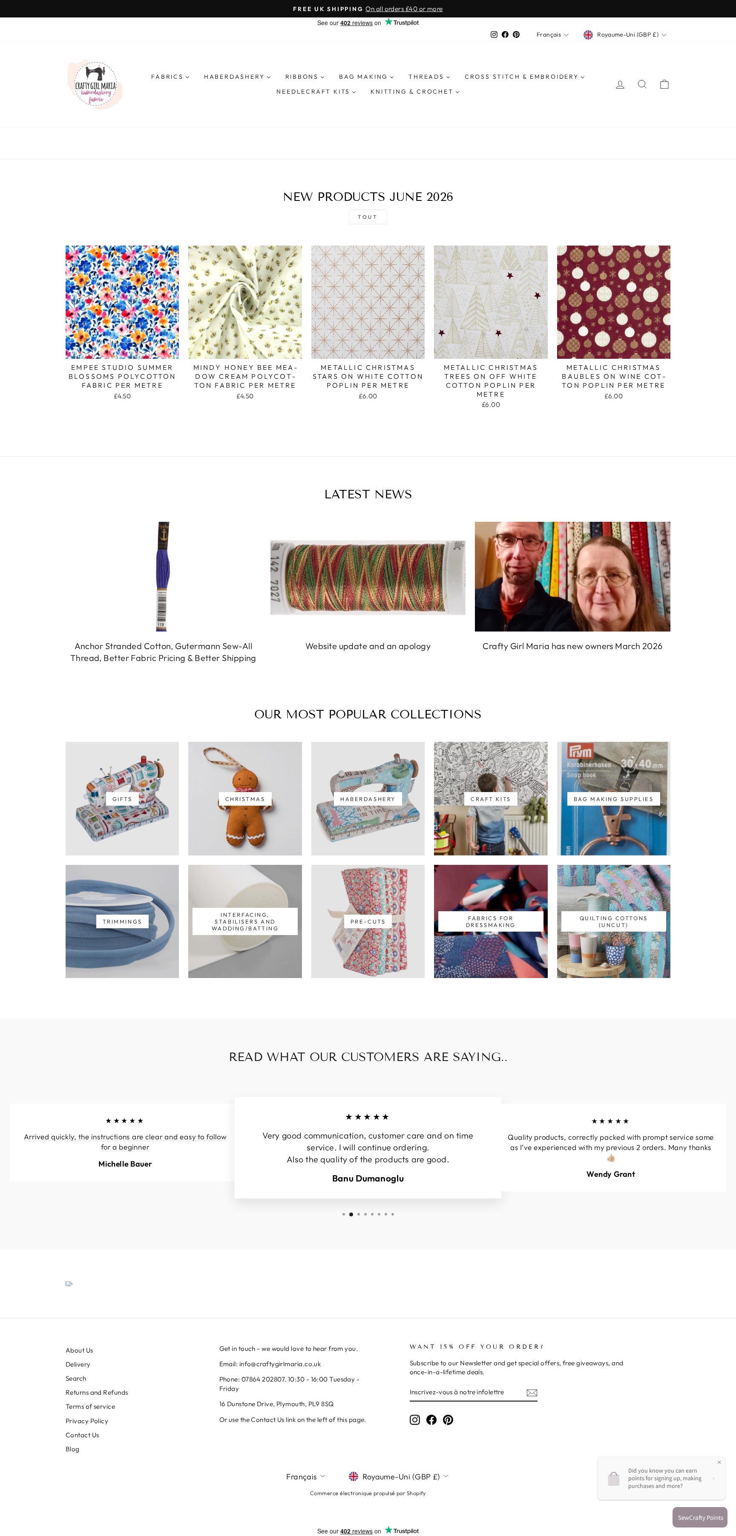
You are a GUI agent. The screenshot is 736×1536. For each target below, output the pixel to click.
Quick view (122, 349)
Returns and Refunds (97, 1392)
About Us (79, 1350)
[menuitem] (170, 76)
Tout (368, 217)
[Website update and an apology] (368, 577)
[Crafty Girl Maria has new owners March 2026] (572, 577)
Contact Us (82, 1435)
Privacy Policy (87, 1421)
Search (76, 1378)
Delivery (78, 1364)
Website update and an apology (368, 646)
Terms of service (90, 1406)
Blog (73, 1449)
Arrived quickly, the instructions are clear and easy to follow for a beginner (125, 1142)
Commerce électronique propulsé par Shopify (368, 1493)
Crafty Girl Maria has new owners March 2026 (572, 646)
